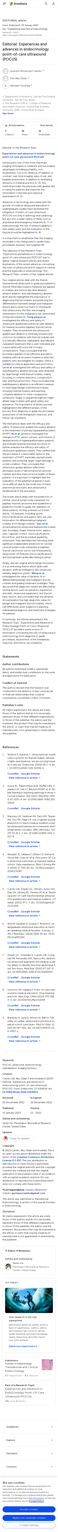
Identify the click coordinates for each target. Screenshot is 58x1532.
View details (46, 125)
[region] (29, 1504)
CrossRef (12, 773)
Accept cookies (29, 1509)
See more (8, 113)
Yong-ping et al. (36, 317)
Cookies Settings (29, 1525)
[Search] (46, 4)
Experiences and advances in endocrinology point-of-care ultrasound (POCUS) (28, 155)
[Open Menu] (4, 4)
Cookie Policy (36, 1501)
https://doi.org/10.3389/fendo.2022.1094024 (22, 35)
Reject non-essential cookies (29, 1517)
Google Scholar (30, 773)
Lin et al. (7, 367)
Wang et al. (38, 573)
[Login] (53, 4)
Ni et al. (15, 433)
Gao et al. (42, 523)
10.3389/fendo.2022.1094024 (20, 1092)
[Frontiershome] (19, 4)
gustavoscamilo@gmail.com (28, 1193)
